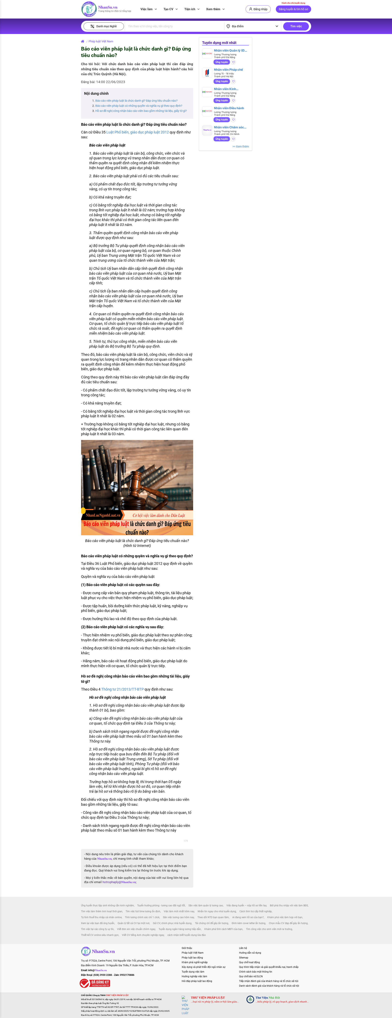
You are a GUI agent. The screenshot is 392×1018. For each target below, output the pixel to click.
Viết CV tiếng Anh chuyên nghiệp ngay (143, 935)
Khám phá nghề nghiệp (195, 962)
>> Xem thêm (241, 146)
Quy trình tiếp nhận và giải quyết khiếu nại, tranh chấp (268, 967)
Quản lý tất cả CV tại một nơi (133, 923)
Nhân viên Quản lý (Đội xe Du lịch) (230, 50)
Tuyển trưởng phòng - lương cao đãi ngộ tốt (161, 905)
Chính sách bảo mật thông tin (255, 971)
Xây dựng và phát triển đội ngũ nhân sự (203, 967)
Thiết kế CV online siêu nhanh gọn (100, 935)
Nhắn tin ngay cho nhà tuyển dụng (217, 911)
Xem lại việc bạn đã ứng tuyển (97, 923)
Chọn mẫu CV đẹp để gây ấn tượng (288, 923)
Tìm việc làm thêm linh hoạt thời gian (101, 911)
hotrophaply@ (119, 882)
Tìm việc (296, 26)
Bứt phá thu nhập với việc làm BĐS (289, 905)
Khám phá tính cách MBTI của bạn (223, 929)
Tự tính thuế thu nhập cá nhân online (101, 917)
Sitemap (243, 957)
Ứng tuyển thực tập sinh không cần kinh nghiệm (107, 905)
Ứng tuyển (222, 62)
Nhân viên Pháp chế (228, 70)
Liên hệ (243, 948)
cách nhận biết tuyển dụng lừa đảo (186, 935)
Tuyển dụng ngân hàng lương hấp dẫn (180, 929)
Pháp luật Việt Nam (101, 41)
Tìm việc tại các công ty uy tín (97, 929)
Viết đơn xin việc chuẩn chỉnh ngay (136, 929)
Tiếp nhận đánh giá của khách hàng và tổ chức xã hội (268, 981)
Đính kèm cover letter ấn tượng (248, 923)
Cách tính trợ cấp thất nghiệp (255, 911)
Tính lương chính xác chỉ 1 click (142, 917)
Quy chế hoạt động (249, 962)
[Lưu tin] (233, 62)
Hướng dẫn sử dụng (250, 952)
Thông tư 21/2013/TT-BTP (122, 689)
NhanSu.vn (107, 7)
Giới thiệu (187, 948)
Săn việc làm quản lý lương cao (205, 905)
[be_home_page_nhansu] (83, 41)
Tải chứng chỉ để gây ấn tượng (211, 923)
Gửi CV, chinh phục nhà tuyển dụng (172, 923)
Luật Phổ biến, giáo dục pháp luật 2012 (137, 132)
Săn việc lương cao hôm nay (178, 917)
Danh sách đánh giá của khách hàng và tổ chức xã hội (269, 985)
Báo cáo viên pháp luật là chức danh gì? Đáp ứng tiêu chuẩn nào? (136, 100)
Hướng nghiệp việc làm (194, 976)
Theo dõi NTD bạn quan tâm (213, 917)
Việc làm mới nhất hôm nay (179, 911)
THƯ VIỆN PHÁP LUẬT (208, 997)
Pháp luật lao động (192, 957)
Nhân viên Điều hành (229, 108)
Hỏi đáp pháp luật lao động (197, 981)
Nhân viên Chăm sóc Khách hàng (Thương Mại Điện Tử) (229, 127)
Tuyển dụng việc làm (193, 971)
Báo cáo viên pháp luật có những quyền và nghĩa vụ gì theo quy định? (138, 105)
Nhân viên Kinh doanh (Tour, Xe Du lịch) (228, 89)
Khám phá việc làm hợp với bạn (284, 917)
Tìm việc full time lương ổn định (143, 911)
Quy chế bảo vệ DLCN (251, 976)
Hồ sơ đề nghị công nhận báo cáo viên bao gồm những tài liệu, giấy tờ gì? (141, 110)
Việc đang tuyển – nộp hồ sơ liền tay (246, 905)
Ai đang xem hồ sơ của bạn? (248, 917)
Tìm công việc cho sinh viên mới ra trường (269, 929)
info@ (97, 970)
